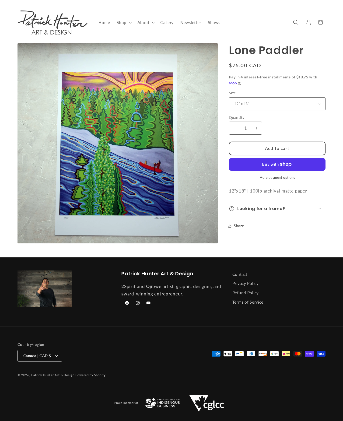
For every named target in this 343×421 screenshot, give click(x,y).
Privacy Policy (245, 283)
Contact (239, 274)
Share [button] (239, 225)
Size (232, 93)
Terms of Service (248, 302)
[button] (123, 22)
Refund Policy (245, 293)
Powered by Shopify (90, 375)
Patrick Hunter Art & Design (52, 375)
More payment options (277, 177)
